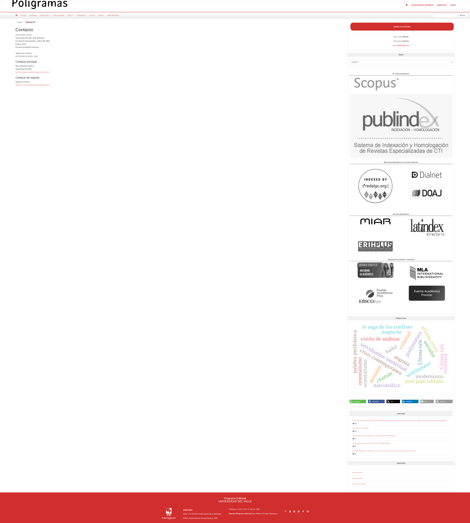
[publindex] (401, 126)
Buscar (462, 15)
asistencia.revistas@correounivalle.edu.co (32, 85)
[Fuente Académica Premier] (427, 293)
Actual (23, 15)
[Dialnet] (427, 174)
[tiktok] (303, 511)
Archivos (33, 15)
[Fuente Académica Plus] (375, 296)
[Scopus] (375, 84)
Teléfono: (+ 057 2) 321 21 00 (240, 509)
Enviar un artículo (402, 26)
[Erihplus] (375, 246)
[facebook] (290, 511)
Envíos (92, 15)
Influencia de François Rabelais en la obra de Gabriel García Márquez (374, 436)
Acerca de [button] (44, 15)
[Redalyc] (375, 186)
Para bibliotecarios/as (359, 484)
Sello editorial (113, 15)
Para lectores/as (358, 472)
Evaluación (81, 15)
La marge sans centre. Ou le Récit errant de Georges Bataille (371, 443)
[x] (285, 511)
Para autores (59, 15)
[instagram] (294, 511)
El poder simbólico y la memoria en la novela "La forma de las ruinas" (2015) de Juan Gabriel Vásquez (384, 451)
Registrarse (442, 5)
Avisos (101, 15)
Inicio (19, 22)
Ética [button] (70, 15)
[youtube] (298, 511)
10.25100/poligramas (402, 45)
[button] (358, 401)
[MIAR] (375, 221)
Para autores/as (357, 478)
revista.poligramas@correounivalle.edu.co (32, 72)
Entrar (453, 5)
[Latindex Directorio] (427, 227)
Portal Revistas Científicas (422, 5)
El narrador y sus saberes (360, 428)
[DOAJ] (427, 193)
